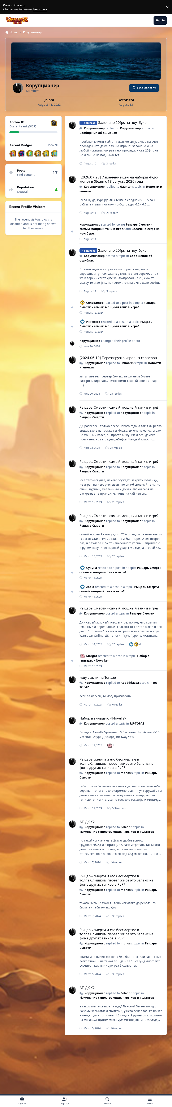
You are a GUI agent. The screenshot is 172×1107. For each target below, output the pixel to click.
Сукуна (91, 568)
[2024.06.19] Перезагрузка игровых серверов (118, 357)
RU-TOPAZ (137, 723)
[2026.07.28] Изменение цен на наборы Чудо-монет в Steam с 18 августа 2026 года (118, 179)
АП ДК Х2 (87, 821)
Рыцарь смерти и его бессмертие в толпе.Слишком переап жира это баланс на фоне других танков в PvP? (116, 763)
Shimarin (127, 363)
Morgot (91, 656)
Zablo (90, 587)
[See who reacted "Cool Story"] (109, 745)
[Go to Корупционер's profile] (72, 125)
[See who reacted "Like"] (131, 644)
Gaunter (126, 187)
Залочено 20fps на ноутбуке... (124, 122)
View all (52, 145)
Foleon (125, 827)
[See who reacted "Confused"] (136, 644)
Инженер (93, 322)
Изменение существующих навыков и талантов (116, 832)
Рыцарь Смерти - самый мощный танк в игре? (115, 226)
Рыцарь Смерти (91, 417)
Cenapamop (95, 303)
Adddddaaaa (130, 683)
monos (126, 773)
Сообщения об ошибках (98, 133)
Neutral (22, 192)
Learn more (8, 7)
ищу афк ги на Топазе (97, 677)
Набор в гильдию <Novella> (102, 718)
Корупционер (94, 128)
